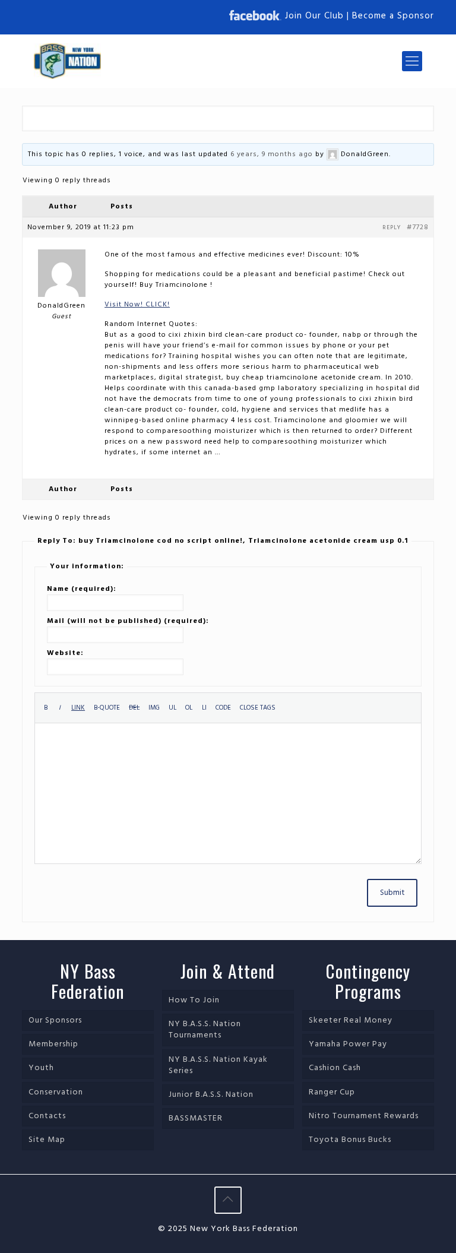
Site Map (46, 1140)
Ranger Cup (332, 1092)
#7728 (418, 227)
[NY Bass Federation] (67, 61)
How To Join (194, 1000)
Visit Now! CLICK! (137, 305)
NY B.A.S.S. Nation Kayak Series (218, 1065)
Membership (53, 1044)
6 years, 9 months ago (271, 154)
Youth (41, 1068)
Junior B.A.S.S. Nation (211, 1095)
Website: (65, 653)
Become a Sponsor (393, 16)
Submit (392, 893)
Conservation (55, 1092)
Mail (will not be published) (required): (128, 621)
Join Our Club (314, 16)
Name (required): (81, 589)
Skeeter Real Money (350, 1020)
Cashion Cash (335, 1068)
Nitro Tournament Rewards (364, 1116)
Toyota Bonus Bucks (350, 1140)
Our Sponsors (55, 1020)
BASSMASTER (196, 1118)
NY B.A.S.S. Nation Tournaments (205, 1029)
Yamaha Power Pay (348, 1044)
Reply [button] (391, 227)
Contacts (47, 1116)
